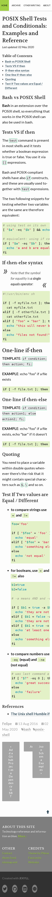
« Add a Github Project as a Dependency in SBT (10, 771)
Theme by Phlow (38, 853)
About (47, 5)
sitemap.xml (9, 862)
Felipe (7, 724)
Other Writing (32, 5)
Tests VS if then (15, 66)
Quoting (10, 79)
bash (27, 729)
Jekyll (24, 878)
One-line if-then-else (18, 74)
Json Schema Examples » (41, 760)
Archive (16, 5)
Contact (7, 853)
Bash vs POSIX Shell (17, 61)
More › (22, 836)
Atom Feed (9, 857)
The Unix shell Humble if (30, 714)
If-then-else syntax (17, 70)
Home (4, 5)
